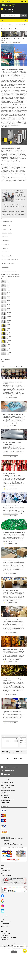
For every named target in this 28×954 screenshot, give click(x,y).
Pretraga (23, 15)
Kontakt (8, 1)
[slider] (3, 738)
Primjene (10, 24)
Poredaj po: (17, 751)
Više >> (5, 946)
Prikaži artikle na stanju (10, 752)
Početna (3, 1)
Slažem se (14, 952)
